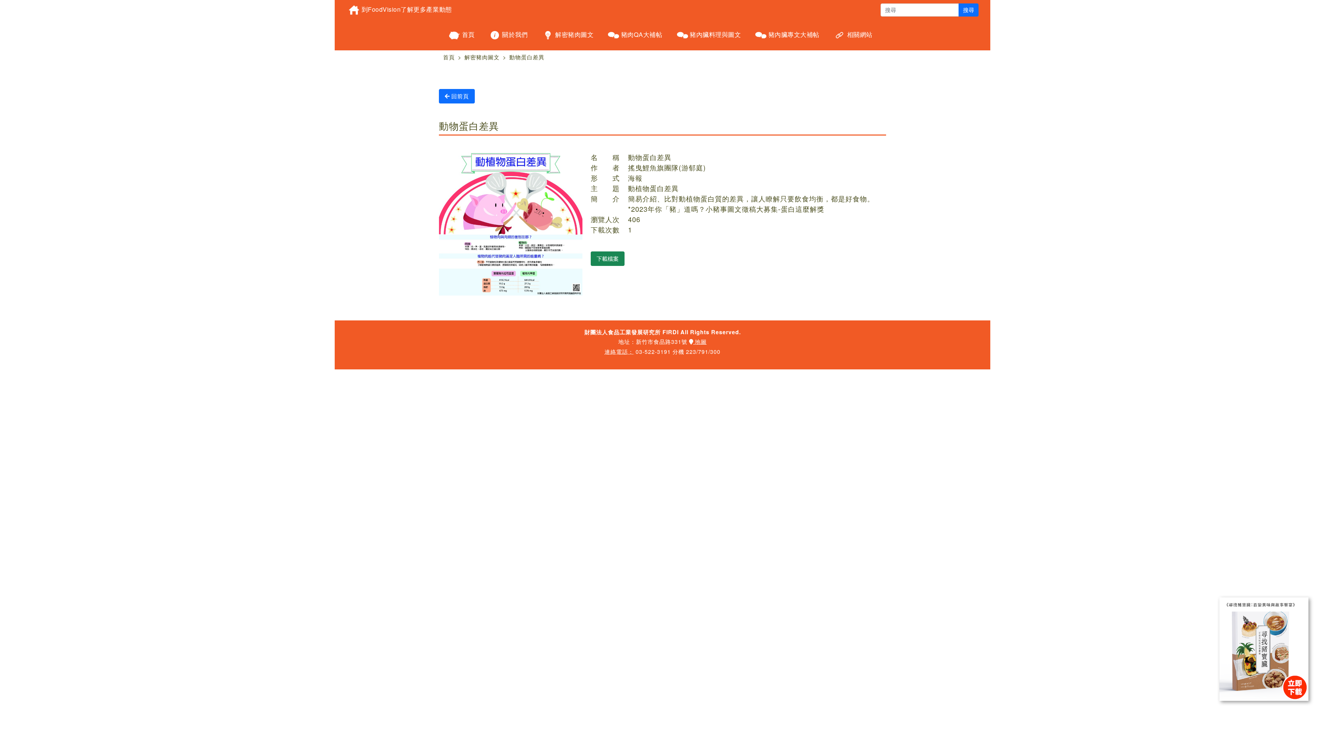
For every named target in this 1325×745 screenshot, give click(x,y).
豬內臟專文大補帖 (792, 34)
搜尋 (968, 10)
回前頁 (459, 96)
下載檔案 (608, 258)
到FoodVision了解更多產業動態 (406, 9)
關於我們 (514, 34)
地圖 (700, 342)
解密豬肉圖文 (573, 34)
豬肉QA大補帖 (640, 34)
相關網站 (859, 34)
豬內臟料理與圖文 (714, 34)
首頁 (467, 34)
